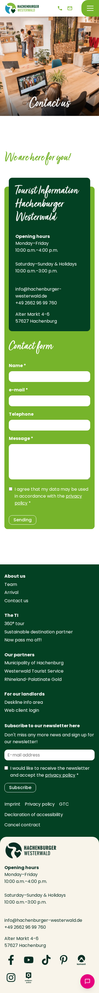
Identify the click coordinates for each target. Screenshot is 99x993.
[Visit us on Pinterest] (63, 960)
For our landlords (24, 694)
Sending (22, 520)
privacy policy (60, 775)
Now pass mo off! (23, 640)
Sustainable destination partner (38, 632)
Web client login (21, 710)
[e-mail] (70, 8)
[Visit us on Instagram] (11, 977)
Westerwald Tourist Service (34, 671)
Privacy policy (40, 804)
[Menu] (90, 8)
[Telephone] (60, 8)
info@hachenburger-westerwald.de (38, 292)
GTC (64, 804)
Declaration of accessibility (33, 814)
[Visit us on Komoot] (81, 960)
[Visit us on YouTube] (28, 960)
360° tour (14, 623)
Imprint (12, 804)
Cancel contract (22, 825)
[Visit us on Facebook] (11, 960)
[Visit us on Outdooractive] (28, 977)
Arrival (11, 592)
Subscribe (20, 787)
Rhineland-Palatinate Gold (33, 679)
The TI (11, 615)
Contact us (16, 601)
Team (10, 584)
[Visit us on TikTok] (46, 960)
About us (14, 576)
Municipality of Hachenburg (34, 663)
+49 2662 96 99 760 (36, 303)
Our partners (19, 655)
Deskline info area (23, 702)
